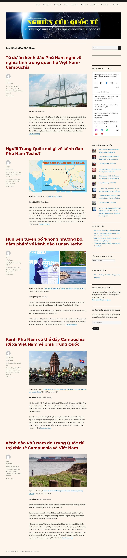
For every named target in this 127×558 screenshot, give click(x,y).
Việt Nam (16, 86)
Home (38, 5)
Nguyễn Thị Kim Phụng (13, 473)
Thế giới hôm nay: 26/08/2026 (107, 163)
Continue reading (34, 134)
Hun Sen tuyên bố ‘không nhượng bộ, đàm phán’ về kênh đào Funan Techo (44, 241)
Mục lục (93, 5)
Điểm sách (84, 5)
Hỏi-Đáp (75, 5)
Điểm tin (116, 5)
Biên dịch (46, 5)
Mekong (15, 471)
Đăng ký (95, 328)
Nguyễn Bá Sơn (18, 91)
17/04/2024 (58, 196)
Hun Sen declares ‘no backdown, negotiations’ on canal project (64, 288)
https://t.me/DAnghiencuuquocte (101, 300)
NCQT (8, 80)
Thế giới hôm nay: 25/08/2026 (107, 183)
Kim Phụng (9, 357)
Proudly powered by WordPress (29, 551)
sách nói (8, 93)
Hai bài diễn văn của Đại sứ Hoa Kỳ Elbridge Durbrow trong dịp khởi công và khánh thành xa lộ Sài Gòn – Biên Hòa (107, 233)
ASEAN (8, 263)
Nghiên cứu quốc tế (12, 551)
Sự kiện (66, 5)
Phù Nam (17, 372)
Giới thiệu (104, 5)
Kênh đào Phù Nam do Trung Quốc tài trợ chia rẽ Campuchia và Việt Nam (45, 445)
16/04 (51, 196)
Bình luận (9, 86)
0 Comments (10, 96)
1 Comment (9, 274)
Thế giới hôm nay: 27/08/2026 (107, 202)
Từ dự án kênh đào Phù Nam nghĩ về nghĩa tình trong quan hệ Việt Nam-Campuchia (43, 62)
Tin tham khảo (15, 263)
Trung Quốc (17, 174)
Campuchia (9, 89)
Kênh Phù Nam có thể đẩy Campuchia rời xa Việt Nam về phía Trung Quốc (45, 342)
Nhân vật (57, 5)
